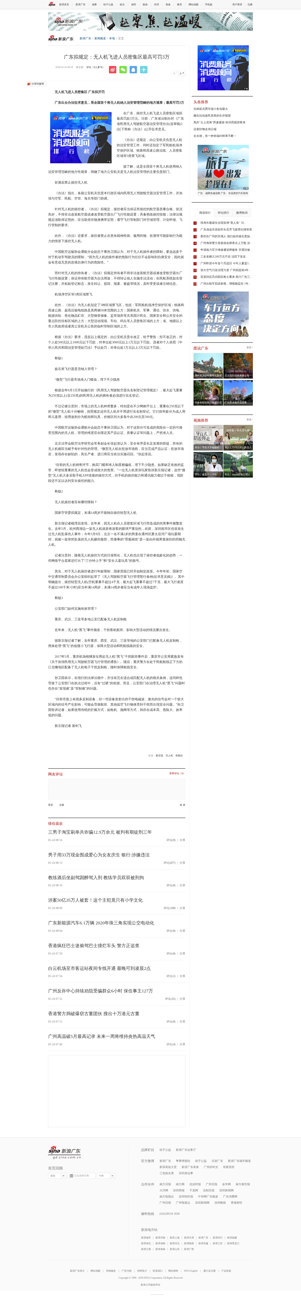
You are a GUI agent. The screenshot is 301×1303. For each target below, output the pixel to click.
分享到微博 (38, 83)
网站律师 (173, 1270)
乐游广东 (217, 1160)
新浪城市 (146, 1237)
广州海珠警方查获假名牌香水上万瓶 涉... (226, 243)
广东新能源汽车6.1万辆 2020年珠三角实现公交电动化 (101, 922)
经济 (156, 4)
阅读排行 (205, 212)
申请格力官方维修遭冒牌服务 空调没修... (226, 249)
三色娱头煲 (167, 1173)
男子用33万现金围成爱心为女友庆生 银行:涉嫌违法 (99, 854)
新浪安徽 (203, 1243)
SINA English (191, 1270)
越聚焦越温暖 (212, 193)
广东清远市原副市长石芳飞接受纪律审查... (227, 229)
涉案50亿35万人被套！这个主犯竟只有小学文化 (95, 900)
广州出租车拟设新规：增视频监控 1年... (225, 283)
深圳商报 (178, 1190)
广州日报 (211, 1184)
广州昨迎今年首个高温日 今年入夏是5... (225, 263)
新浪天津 (189, 1237)
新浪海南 (160, 1249)
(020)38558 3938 (170, 1213)
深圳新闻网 (226, 1190)
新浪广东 (80, 4)
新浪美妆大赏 (168, 1167)
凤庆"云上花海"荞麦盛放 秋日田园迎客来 (220, 122)
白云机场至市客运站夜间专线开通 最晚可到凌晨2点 (99, 968)
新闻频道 (100, 38)
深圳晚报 (220, 1202)
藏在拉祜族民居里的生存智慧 (212, 115)
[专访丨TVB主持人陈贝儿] (238, 426)
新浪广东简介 (77, 1270)
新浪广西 (189, 1249)
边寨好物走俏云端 (205, 129)
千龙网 (193, 1190)
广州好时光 (211, 1167)
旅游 (145, 4)
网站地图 (193, 4)
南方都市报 (243, 1184)
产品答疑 (226, 1270)
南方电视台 (167, 1196)
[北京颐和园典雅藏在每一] (238, 354)
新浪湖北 (146, 1243)
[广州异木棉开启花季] (238, 381)
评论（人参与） (95, 67)
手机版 (208, 4)
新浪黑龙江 (233, 1243)
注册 (250, 4)
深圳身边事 (186, 1173)
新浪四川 (218, 1237)
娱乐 (122, 4)
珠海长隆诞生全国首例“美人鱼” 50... (223, 222)
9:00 (101, 1175)
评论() (171, 840)
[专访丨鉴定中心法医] (208, 453)
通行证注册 (209, 1270)
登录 (50, 805)
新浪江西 (146, 1249)
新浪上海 (175, 1237)
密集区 (179, 755)
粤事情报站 (183, 1160)
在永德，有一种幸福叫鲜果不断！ (215, 135)
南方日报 (165, 1184)
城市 (133, 4)
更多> (250, 347)
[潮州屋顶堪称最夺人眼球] (208, 354)
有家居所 (228, 1167)
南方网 (180, 1184)
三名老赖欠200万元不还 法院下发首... (224, 256)
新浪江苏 (218, 1243)
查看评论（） (177, 773)
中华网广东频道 (208, 1196)
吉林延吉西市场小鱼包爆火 (211, 108)
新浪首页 (64, 4)
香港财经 (236, 1202)
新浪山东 (175, 1249)
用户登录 (237, 4)
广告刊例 (126, 1270)
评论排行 (223, 212)
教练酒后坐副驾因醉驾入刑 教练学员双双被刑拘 (96, 877)
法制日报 (208, 1190)
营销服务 (111, 1270)
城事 (94, 4)
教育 (179, 4)
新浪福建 (232, 1237)
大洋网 (164, 1190)
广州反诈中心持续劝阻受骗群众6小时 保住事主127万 (100, 990)
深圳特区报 (186, 1196)
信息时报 (195, 1184)
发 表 (182, 805)
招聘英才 (142, 1270)
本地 (112, 38)
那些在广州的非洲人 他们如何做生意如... (226, 236)
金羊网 (226, 1184)
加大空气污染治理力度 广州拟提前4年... (225, 270)
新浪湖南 (160, 1243)
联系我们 (158, 1270)
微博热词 (242, 212)
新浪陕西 (189, 1243)
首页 (52, 1175)
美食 (168, 4)
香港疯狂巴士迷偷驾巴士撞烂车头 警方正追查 (93, 945)
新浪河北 (175, 1243)
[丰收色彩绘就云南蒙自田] (208, 381)
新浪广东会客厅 (186, 1149)
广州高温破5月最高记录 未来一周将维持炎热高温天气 (101, 1036)
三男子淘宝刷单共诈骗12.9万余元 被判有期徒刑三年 (100, 832)
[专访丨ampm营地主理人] (238, 453)
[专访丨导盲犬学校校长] (208, 426)
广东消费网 (230, 1196)
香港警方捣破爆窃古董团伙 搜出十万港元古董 (93, 1013)
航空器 (159, 755)
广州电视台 (183, 1202)
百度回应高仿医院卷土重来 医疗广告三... (226, 276)
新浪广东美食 (190, 1167)
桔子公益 (108, 4)
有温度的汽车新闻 (238, 193)
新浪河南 (160, 1237)
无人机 (169, 755)
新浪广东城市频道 (239, 1160)
